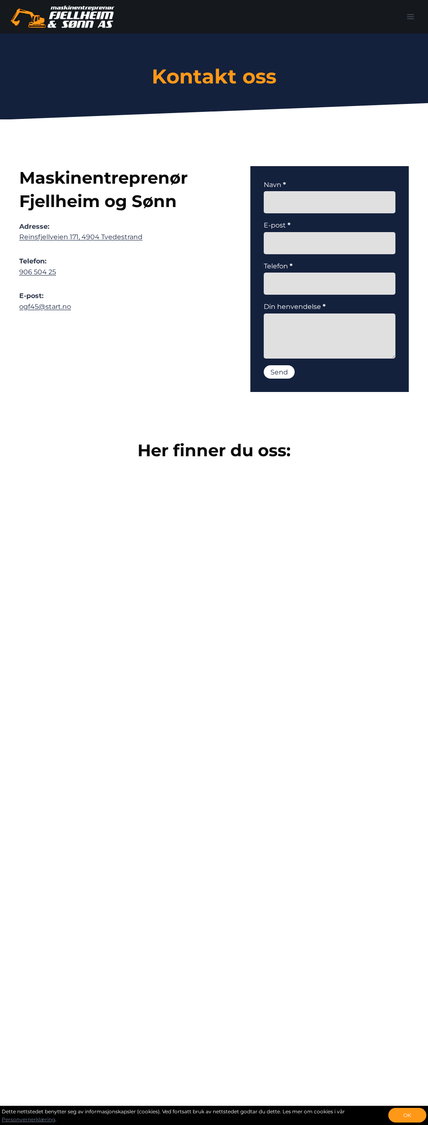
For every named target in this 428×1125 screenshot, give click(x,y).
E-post (277, 225)
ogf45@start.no (45, 307)
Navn (275, 185)
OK (407, 1115)
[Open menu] (410, 16)
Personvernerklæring (28, 1119)
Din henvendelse (295, 307)
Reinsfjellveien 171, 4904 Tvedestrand (81, 237)
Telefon (278, 266)
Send (279, 372)
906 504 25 (37, 272)
